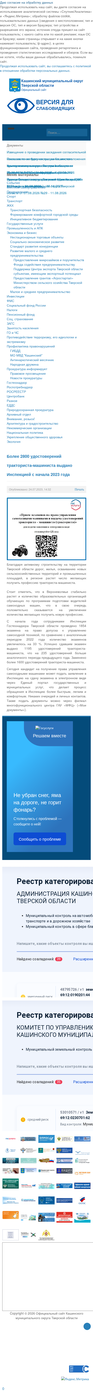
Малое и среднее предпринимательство (40, 291)
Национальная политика (25, 432)
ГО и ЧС (13, 332)
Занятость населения (23, 328)
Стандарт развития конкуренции (34, 246)
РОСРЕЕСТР (16, 391)
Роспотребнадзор (20, 387)
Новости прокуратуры (26, 378)
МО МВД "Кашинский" (26, 355)
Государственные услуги (25, 223)
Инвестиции (15, 296)
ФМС (10, 300)
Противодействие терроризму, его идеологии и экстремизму (42, 339)
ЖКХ (10, 205)
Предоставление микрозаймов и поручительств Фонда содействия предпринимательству (49, 262)
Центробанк (15, 396)
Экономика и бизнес (22, 232)
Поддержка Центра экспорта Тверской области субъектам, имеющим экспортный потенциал (48, 271)
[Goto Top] (87, 1327)
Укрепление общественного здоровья (35, 437)
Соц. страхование (20, 319)
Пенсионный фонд (21, 314)
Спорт (11, 196)
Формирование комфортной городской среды (44, 214)
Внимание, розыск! (21, 418)
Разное (12, 400)
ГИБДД (15, 350)
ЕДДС (11, 405)
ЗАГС (10, 323)
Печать (79, 489)
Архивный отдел (19, 414)
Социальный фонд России (26, 305)
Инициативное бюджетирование (34, 219)
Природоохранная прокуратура (30, 409)
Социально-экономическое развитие (37, 241)
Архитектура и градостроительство (32, 423)
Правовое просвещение (28, 373)
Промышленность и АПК (25, 228)
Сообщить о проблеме (40, 839)
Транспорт (14, 200)
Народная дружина (24, 364)
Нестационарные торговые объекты (36, 237)
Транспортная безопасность (31, 210)
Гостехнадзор (17, 382)
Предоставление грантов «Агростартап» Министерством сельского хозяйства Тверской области (48, 282)
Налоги (12, 309)
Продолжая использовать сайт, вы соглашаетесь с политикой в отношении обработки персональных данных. (45, 68)
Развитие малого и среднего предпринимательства (31, 253)
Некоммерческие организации (29, 428)
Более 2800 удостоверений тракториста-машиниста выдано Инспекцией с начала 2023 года (39, 465)
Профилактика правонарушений (31, 346)
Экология (14, 441)
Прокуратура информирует (27, 369)
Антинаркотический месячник (32, 359)
